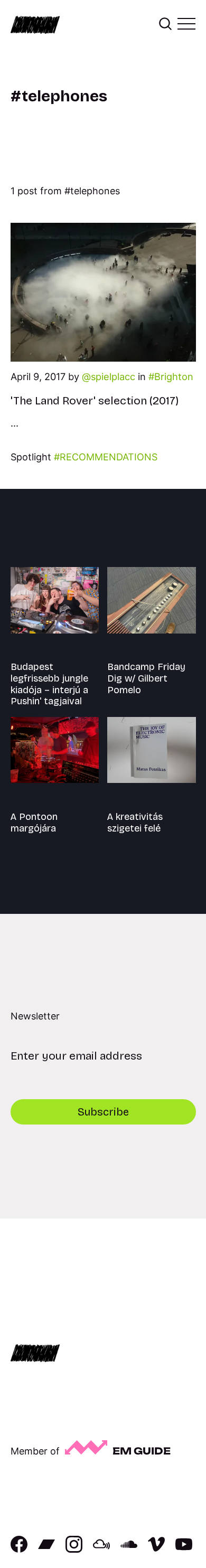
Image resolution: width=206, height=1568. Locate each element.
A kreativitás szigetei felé (135, 822)
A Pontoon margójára (34, 822)
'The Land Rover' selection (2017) (95, 401)
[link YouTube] (183, 1549)
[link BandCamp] (46, 1549)
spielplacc (113, 376)
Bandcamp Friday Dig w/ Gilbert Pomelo (146, 678)
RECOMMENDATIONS (108, 456)
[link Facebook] (19, 1549)
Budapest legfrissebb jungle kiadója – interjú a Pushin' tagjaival (49, 684)
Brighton (173, 376)
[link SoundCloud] (128, 1549)
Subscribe (103, 1112)
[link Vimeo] (156, 1549)
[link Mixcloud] (101, 1549)
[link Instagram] (73, 1549)
